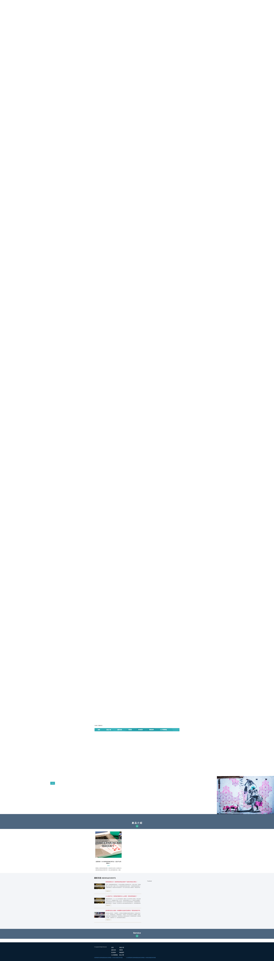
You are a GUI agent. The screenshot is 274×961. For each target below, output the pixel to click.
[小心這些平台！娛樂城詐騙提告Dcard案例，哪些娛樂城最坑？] (99, 900)
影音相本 (140, 729)
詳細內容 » (108, 891)
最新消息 (119, 729)
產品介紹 (108, 729)
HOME (96, 725)
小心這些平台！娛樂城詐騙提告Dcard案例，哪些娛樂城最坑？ (121, 896)
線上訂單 (100, 733)
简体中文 (100, 725)
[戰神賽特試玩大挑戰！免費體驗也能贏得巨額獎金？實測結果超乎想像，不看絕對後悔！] (99, 915)
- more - (52, 783)
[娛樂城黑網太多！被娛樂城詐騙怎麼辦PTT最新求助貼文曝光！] (99, 886)
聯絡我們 (151, 729)
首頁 (99, 729)
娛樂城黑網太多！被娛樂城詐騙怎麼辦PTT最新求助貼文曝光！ (121, 881)
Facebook (149, 881)
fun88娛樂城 (163, 729)
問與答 (130, 729)
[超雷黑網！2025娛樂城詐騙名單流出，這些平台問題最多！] (108, 844)
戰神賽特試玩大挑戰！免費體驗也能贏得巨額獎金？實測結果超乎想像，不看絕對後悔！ (123, 911)
